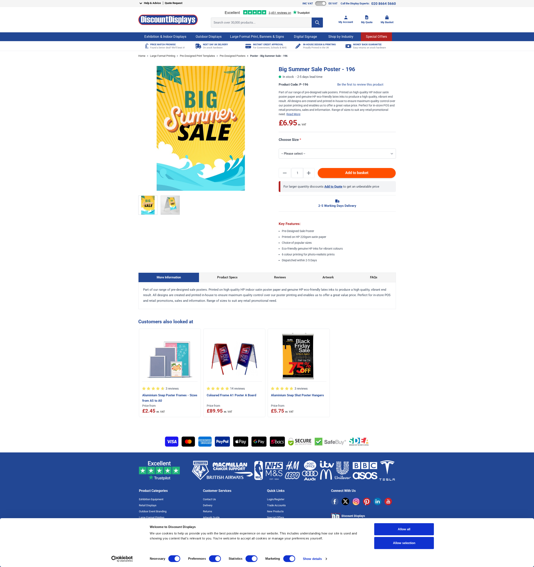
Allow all (404, 529)
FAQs (373, 277)
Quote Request (173, 3)
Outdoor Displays (209, 37)
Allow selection (404, 543)
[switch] (215, 558)
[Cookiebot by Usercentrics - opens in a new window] (122, 559)
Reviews (280, 277)
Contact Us (209, 499)
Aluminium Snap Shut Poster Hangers (297, 395)
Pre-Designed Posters (233, 55)
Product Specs (227, 277)
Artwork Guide (211, 517)
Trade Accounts (276, 505)
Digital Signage (305, 37)
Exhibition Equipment (151, 499)
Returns (207, 511)
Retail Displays (147, 505)
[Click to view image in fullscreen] (200, 128)
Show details (312, 559)
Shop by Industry (341, 37)
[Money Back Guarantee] (348, 46)
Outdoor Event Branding (152, 511)
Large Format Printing (162, 55)
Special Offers (376, 37)
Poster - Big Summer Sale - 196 (268, 55)
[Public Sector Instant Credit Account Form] (248, 46)
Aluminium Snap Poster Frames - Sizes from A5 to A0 (169, 398)
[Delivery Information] (198, 46)
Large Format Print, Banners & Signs (257, 37)
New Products (275, 511)
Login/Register (275, 499)
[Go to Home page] (168, 19)
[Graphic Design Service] (298, 46)
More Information (169, 277)
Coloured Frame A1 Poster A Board (231, 395)
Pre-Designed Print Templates (197, 55)
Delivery (207, 505)
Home (141, 55)
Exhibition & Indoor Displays (165, 37)
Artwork (328, 277)
